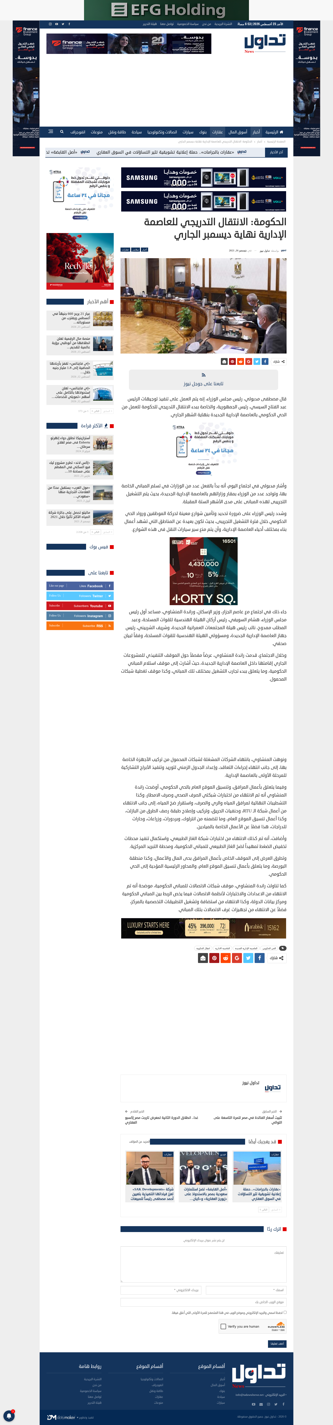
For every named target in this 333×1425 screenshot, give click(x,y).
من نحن (206, 24)
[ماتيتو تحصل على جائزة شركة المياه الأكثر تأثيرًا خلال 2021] (103, 517)
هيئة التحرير (150, 24)
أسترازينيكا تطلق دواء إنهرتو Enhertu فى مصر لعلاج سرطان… (70, 442)
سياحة (137, 132)
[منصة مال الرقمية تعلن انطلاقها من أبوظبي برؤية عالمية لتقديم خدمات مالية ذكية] (103, 344)
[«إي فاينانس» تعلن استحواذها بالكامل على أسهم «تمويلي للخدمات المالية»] (103, 393)
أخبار (256, 132)
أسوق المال (238, 132)
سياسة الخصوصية (188, 24)
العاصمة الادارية (222, 948)
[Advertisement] (166, 88)
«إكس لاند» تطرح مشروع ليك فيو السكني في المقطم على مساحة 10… (69, 467)
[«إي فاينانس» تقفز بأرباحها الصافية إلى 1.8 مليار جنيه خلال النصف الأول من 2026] (103, 368)
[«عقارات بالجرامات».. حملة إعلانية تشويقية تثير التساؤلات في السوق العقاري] (257, 1168)
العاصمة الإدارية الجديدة (246, 948)
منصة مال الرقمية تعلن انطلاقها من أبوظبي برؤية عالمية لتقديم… (71, 343)
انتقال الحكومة (203, 948)
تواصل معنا (167, 24)
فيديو (223, 1154)
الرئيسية (271, 132)
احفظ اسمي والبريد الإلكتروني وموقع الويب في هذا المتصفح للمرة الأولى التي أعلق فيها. (226, 1313)
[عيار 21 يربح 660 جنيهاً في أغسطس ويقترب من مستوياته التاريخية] (103, 319)
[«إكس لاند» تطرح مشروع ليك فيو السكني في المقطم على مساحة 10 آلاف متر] (103, 468)
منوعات (97, 132)
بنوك (203, 132)
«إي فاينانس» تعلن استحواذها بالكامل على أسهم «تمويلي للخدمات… (71, 392)
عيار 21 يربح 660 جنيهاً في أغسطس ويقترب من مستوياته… (71, 318)
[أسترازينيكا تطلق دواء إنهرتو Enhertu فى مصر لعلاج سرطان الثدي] (103, 443)
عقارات (217, 132)
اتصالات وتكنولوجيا (162, 132)
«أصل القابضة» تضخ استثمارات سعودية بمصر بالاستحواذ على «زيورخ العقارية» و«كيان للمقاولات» (128, 152)
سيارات (188, 132)
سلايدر (136, 249)
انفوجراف (77, 132)
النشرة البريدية (223, 24)
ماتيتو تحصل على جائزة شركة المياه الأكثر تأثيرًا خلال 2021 (69, 514)
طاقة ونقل (117, 132)
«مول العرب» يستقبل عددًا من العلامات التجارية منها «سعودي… (69, 492)
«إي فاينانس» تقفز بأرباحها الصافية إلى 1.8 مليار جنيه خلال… (70, 368)
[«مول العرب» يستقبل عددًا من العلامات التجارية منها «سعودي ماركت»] (103, 493)
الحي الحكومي (269, 948)
